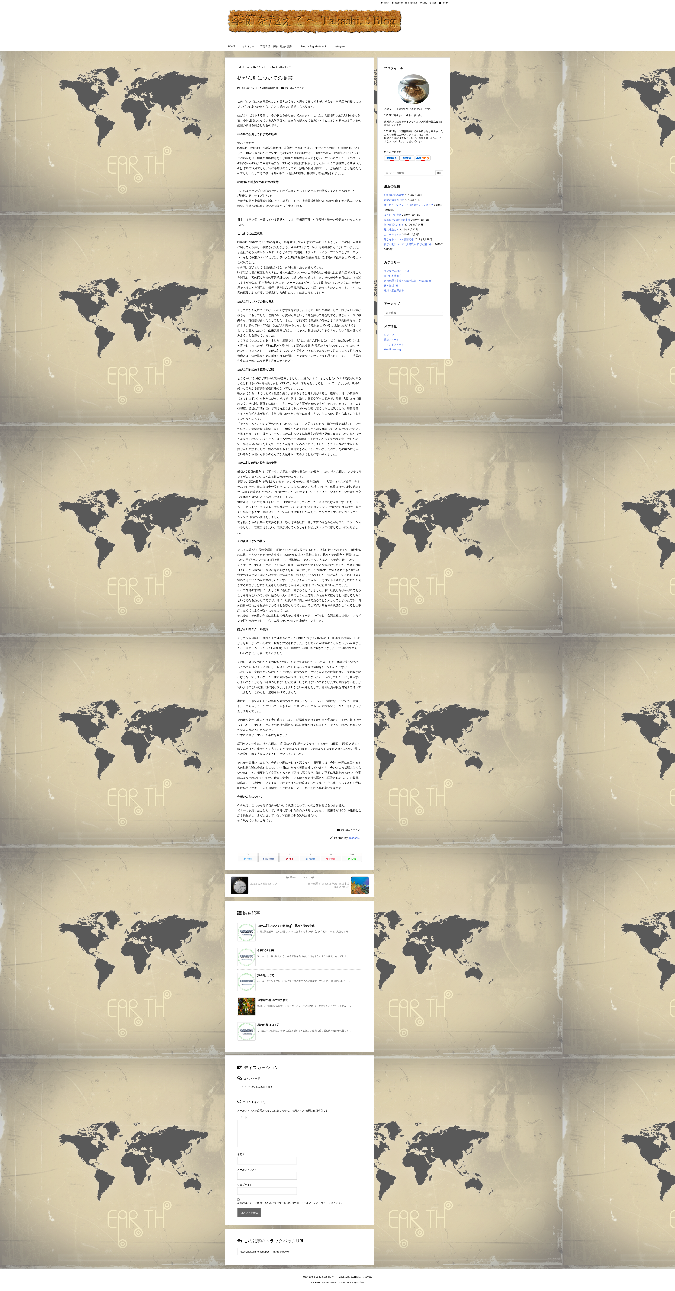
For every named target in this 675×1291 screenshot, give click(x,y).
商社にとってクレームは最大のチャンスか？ (408, 204)
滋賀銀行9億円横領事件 (397, 219)
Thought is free (357, 1282)
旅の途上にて (265, 975)
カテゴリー (262, 67)
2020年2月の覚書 (394, 194)
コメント (242, 1117)
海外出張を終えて (394, 224)
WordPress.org (392, 349)
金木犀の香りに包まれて (272, 1000)
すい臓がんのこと (284, 67)
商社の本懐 (392, 275)
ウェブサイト (244, 1184)
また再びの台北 (392, 214)
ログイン (389, 334)
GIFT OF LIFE (266, 950)
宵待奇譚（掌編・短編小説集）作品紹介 (408, 280)
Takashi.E (354, 838)
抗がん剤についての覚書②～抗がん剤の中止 (286, 925)
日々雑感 (391, 285)
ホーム (245, 67)
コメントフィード (394, 344)
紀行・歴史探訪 (394, 290)
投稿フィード (391, 339)
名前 (240, 1154)
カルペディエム (392, 234)
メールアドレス (246, 1169)
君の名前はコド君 (268, 1025)
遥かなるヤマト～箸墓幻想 (399, 239)
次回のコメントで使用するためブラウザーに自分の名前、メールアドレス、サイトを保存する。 (290, 1202)
